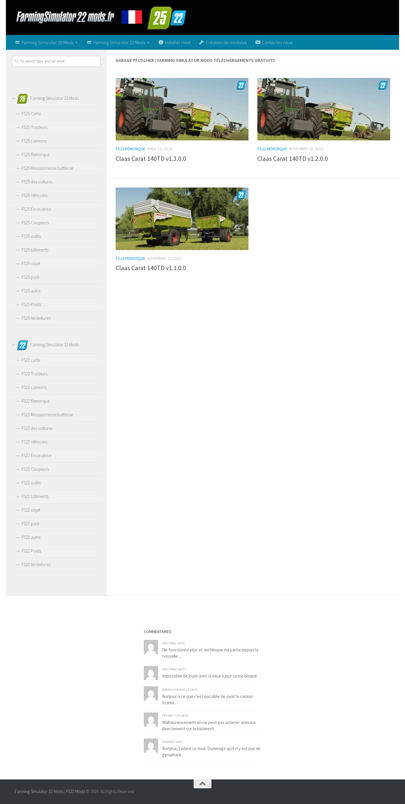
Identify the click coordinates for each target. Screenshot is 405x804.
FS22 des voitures (37, 428)
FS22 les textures (36, 564)
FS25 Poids (31, 304)
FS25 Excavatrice (36, 209)
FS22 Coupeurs (35, 469)
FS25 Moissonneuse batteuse (47, 168)
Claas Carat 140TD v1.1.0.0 (151, 268)
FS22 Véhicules (34, 442)
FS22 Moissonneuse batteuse (47, 414)
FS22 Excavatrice (36, 455)
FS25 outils (31, 236)
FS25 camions (34, 141)
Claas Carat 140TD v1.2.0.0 (292, 158)
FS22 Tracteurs (34, 374)
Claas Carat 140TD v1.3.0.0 (151, 158)
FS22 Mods (75, 791)
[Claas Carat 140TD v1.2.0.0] (323, 109)
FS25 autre (31, 291)
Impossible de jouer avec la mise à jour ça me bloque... (211, 676)
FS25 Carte (31, 113)
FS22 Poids (31, 551)
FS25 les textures (36, 318)
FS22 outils (31, 483)
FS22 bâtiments (35, 496)
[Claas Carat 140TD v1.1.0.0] (182, 219)
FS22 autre (31, 537)
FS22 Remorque (130, 148)
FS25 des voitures (37, 182)
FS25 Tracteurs (34, 127)
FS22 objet (31, 510)
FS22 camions (34, 387)
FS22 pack (31, 523)
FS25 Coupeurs (35, 222)
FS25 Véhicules (34, 195)
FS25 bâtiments (35, 250)
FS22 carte (31, 360)
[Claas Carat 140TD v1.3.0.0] (182, 109)
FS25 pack (31, 277)
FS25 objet (31, 263)
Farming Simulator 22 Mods (39, 791)
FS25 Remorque (36, 154)
